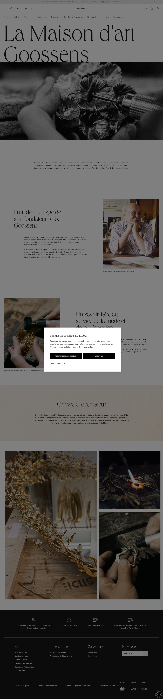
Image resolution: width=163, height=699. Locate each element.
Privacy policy (87, 347)
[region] (82, 349)
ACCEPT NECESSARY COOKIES (66, 356)
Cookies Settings (56, 364)
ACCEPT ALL (99, 356)
